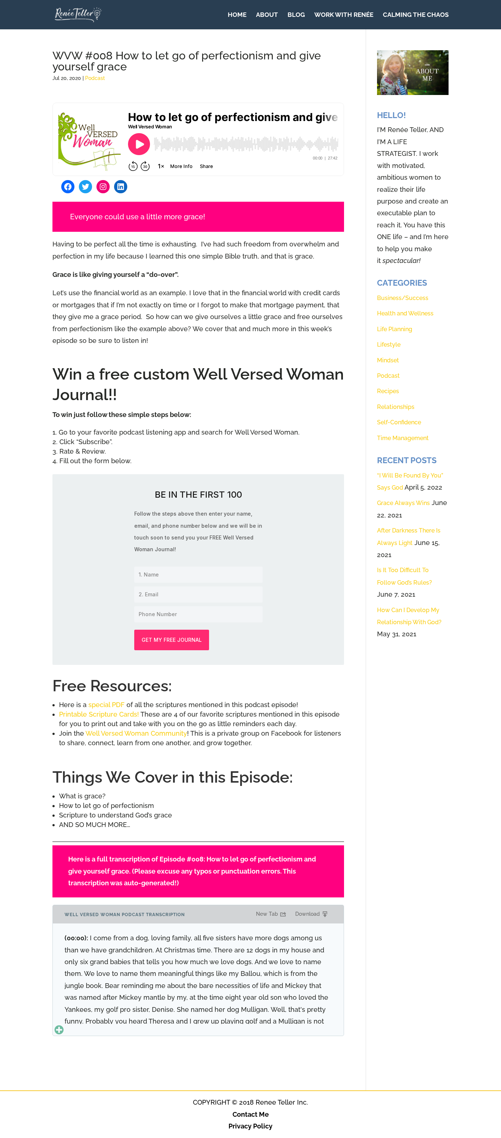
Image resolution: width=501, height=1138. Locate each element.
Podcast (95, 78)
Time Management (403, 438)
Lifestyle (389, 344)
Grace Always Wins (403, 503)
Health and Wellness (405, 313)
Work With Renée (343, 15)
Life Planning (394, 329)
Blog (296, 15)
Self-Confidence (399, 422)
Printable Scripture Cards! (99, 714)
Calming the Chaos (416, 15)
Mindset (388, 360)
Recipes (388, 391)
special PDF (106, 705)
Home (237, 15)
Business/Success (402, 297)
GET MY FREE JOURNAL (172, 640)
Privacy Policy (250, 1126)
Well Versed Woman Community (136, 733)
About (267, 15)
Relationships (395, 406)
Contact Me (251, 1114)
